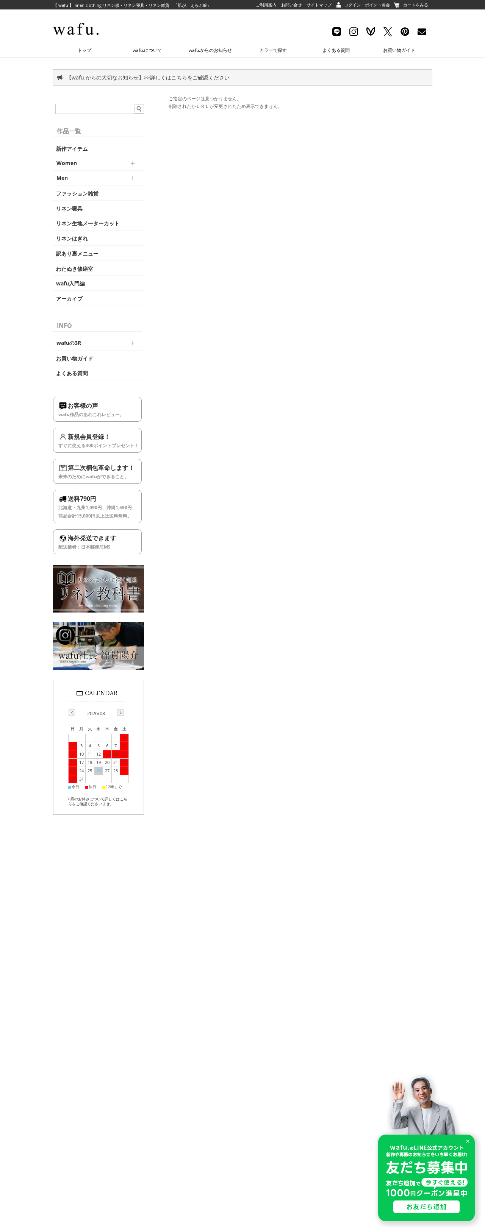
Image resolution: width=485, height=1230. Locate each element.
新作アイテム (72, 148)
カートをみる (415, 5)
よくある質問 (336, 50)
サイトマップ (319, 5)
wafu (89, 17)
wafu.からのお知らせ (210, 50)
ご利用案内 (266, 5)
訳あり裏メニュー (77, 253)
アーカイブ (69, 298)
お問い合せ (291, 5)
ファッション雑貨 (77, 193)
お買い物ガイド (399, 50)
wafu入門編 (70, 283)
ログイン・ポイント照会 (367, 5)
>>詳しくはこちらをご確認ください (187, 77)
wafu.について (147, 50)
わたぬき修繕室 (74, 268)
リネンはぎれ (72, 238)
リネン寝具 (69, 208)
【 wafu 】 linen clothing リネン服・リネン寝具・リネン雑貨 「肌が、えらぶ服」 (132, 5)
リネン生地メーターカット (88, 223)
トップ (84, 50)
